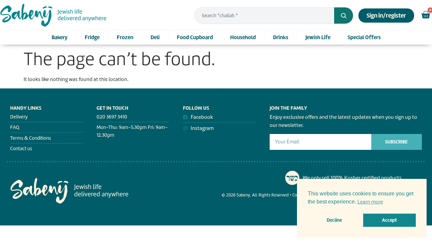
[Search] (343, 15)
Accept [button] (389, 220)
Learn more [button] (370, 201)
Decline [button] (334, 220)
